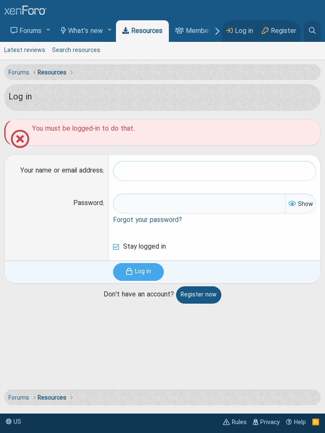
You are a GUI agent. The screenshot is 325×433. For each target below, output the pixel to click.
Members (200, 31)
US (16, 422)
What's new (85, 31)
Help (300, 422)
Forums (30, 31)
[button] (48, 30)
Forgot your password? (147, 220)
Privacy (270, 422)
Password (88, 203)
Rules (239, 422)
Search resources (76, 50)
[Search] (312, 31)
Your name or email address (61, 171)
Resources (146, 31)
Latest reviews (24, 50)
